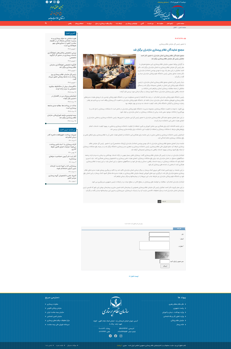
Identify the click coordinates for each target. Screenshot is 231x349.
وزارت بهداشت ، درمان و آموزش (173, 312)
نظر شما (179, 229)
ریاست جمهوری (178, 308)
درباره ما (89, 23)
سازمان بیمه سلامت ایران (55, 312)
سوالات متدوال (71, 345)
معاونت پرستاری (52, 304)
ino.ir (164, 201)
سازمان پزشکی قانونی (54, 308)
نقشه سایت (59, 345)
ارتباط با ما (119, 23)
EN (58, 2)
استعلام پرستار (79, 23)
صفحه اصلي (182, 27)
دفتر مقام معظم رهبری (176, 304)
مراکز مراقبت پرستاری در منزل (103, 23)
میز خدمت (150, 23)
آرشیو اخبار (170, 23)
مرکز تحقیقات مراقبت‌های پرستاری (58, 320)
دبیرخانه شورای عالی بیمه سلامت (58, 324)
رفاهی (70, 23)
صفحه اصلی (180, 23)
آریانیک (119, 345)
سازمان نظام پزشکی (177, 320)
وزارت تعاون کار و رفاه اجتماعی (173, 316)
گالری (142, 23)
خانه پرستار (180, 324)
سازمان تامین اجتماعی (54, 316)
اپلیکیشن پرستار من (131, 23)
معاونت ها (160, 23)
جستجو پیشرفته (163, 2)
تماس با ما (49, 345)
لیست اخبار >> (133, 276)
